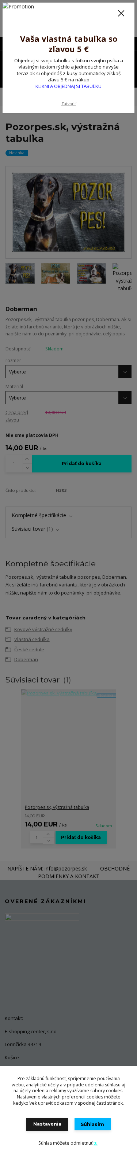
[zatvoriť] (121, 14)
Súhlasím (92, 1124)
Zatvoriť (68, 103)
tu (96, 1143)
